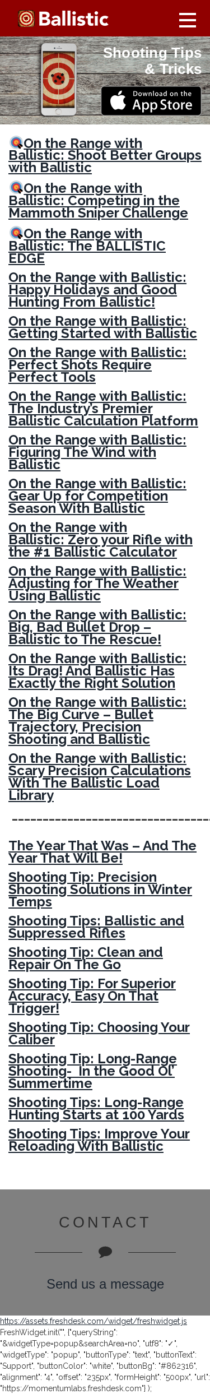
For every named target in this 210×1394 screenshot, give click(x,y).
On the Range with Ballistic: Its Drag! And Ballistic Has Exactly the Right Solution (97, 670)
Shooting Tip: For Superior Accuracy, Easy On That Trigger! (92, 995)
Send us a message (105, 1283)
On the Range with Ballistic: (102, 327)
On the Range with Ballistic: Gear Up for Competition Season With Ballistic (97, 495)
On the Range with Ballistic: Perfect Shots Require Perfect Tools (97, 364)
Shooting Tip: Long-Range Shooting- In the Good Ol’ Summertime (92, 1070)
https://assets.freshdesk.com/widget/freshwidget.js (93, 1321)
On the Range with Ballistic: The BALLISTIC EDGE (87, 245)
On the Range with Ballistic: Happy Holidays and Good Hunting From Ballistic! (97, 289)
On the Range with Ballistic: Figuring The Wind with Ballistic (97, 452)
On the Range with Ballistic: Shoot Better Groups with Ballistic (105, 155)
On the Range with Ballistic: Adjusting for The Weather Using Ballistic (97, 583)
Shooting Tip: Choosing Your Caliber (99, 1033)
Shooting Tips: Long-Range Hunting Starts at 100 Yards (96, 1108)
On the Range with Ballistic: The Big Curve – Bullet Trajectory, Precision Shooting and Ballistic (97, 720)
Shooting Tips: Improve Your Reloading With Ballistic (99, 1140)
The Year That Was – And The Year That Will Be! (102, 851)
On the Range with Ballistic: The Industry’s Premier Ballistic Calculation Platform (103, 408)
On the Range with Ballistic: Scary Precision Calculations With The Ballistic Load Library (99, 776)
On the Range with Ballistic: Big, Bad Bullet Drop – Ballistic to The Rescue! (97, 626)
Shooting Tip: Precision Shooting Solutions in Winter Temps (100, 889)
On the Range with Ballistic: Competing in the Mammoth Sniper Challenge (98, 200)
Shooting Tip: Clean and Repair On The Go (85, 958)
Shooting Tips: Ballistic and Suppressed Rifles (96, 927)
